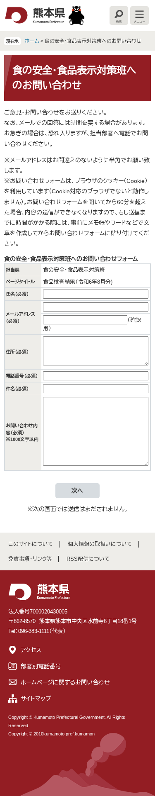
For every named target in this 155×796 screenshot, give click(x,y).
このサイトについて (30, 544)
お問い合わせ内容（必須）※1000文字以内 (22, 432)
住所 (17, 351)
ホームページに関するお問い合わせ (65, 682)
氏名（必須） (17, 294)
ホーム (32, 41)
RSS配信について (88, 559)
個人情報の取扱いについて (100, 544)
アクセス (31, 650)
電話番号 (22, 375)
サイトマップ (36, 698)
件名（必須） (17, 388)
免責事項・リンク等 (30, 559)
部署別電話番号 (41, 666)
